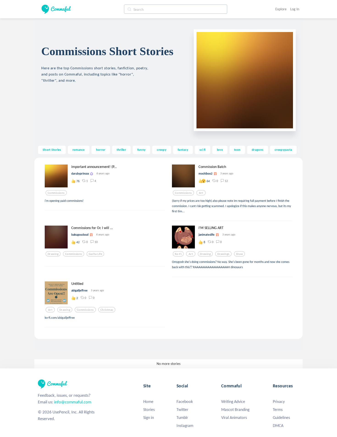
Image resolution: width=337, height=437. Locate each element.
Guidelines (281, 417)
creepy (161, 150)
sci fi (202, 150)
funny (141, 150)
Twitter (182, 409)
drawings (223, 254)
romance (78, 150)
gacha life (95, 254)
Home (148, 401)
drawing (53, 254)
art (201, 192)
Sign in (148, 417)
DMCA (278, 425)
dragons (257, 150)
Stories (149, 409)
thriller (121, 150)
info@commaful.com (72, 402)
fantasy (183, 150)
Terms (278, 409)
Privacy (279, 401)
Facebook (185, 401)
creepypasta (283, 150)
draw (239, 254)
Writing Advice (233, 401)
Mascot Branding (235, 409)
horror (100, 150)
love (220, 150)
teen (237, 150)
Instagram (185, 425)
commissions (56, 192)
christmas (106, 309)
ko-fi (178, 254)
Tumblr (182, 417)
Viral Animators (234, 417)
